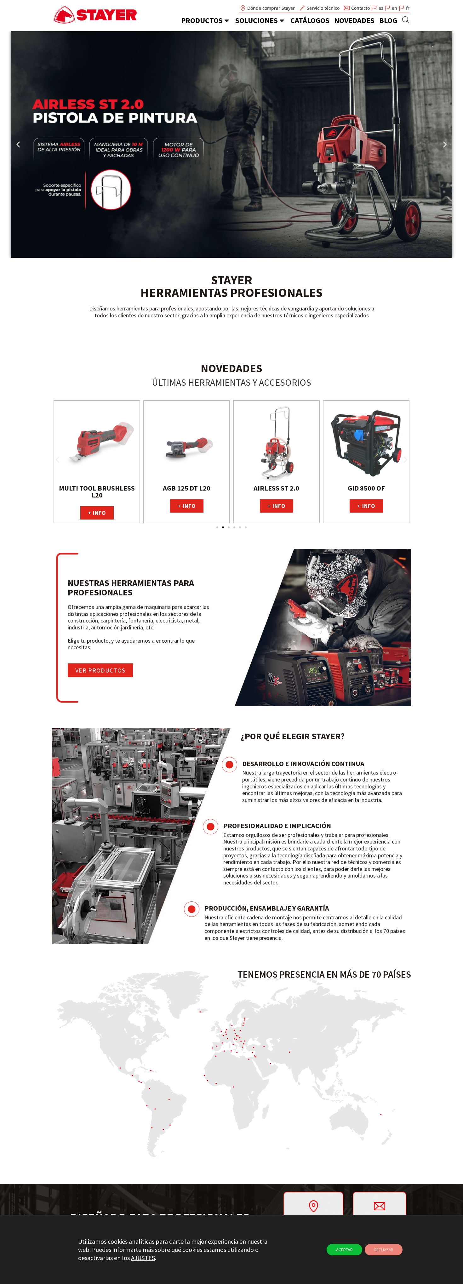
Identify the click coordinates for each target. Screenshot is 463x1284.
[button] (18, 145)
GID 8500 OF (366, 488)
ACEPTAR (344, 1250)
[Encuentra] (313, 1206)
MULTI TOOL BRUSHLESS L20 (97, 491)
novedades (354, 20)
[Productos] (227, 20)
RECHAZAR (383, 1250)
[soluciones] (282, 20)
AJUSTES (143, 1258)
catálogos (309, 20)
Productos (202, 20)
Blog (388, 20)
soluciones (256, 20)
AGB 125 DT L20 (186, 488)
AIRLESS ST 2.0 (276, 488)
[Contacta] (379, 1206)
